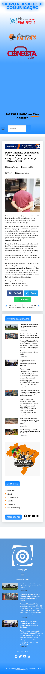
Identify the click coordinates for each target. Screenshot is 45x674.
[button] (3, 128)
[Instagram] (28, 656)
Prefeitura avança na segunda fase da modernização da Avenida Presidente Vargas (30, 431)
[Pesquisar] (28, 128)
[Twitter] (20, 656)
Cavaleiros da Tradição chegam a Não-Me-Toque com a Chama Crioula (29, 326)
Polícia (26, 173)
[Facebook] (16, 656)
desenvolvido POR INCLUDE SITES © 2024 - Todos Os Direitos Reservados (22, 669)
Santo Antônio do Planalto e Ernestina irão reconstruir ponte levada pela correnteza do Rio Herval (29, 421)
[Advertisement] (22, 86)
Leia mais (23, 330)
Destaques (20, 173)
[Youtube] (24, 656)
